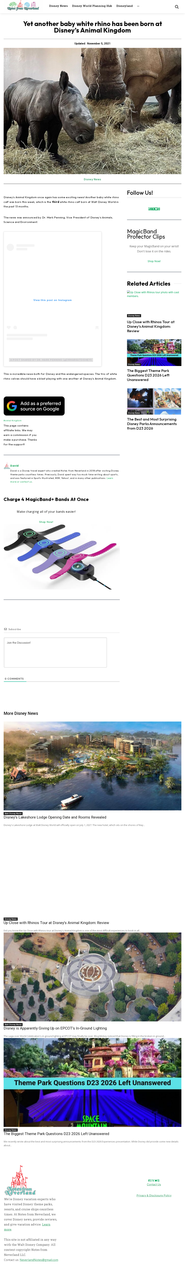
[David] (7, 473)
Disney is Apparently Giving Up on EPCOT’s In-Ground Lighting (55, 1028)
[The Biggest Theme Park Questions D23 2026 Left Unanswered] (154, 352)
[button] (176, 6)
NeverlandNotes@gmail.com (39, 1260)
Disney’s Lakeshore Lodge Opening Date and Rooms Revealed (55, 817)
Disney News (92, 179)
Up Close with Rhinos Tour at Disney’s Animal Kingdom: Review (151, 326)
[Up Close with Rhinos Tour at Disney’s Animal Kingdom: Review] (154, 303)
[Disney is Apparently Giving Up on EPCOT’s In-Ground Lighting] (92, 977)
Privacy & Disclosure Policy (154, 1195)
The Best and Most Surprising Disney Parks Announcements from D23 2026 (152, 423)
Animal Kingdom (13, 420)
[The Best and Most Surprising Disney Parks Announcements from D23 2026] (154, 401)
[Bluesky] (156, 209)
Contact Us (154, 1184)
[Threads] (158, 209)
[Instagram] (151, 209)
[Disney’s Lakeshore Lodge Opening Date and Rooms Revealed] (92, 766)
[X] (153, 209)
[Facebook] (149, 209)
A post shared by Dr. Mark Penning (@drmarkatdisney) (51, 359)
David (14, 465)
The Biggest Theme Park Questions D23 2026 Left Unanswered (148, 375)
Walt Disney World (13, 813)
